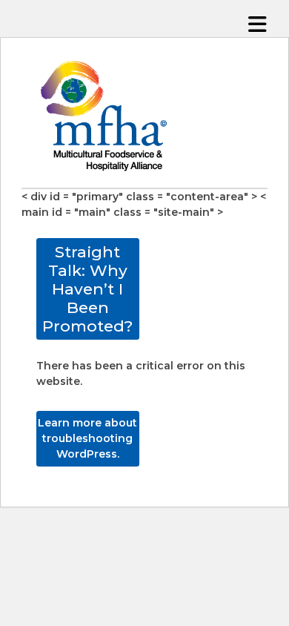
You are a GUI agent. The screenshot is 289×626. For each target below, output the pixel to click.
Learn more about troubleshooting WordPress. (87, 438)
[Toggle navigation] (258, 25)
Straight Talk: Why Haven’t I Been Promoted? (87, 289)
